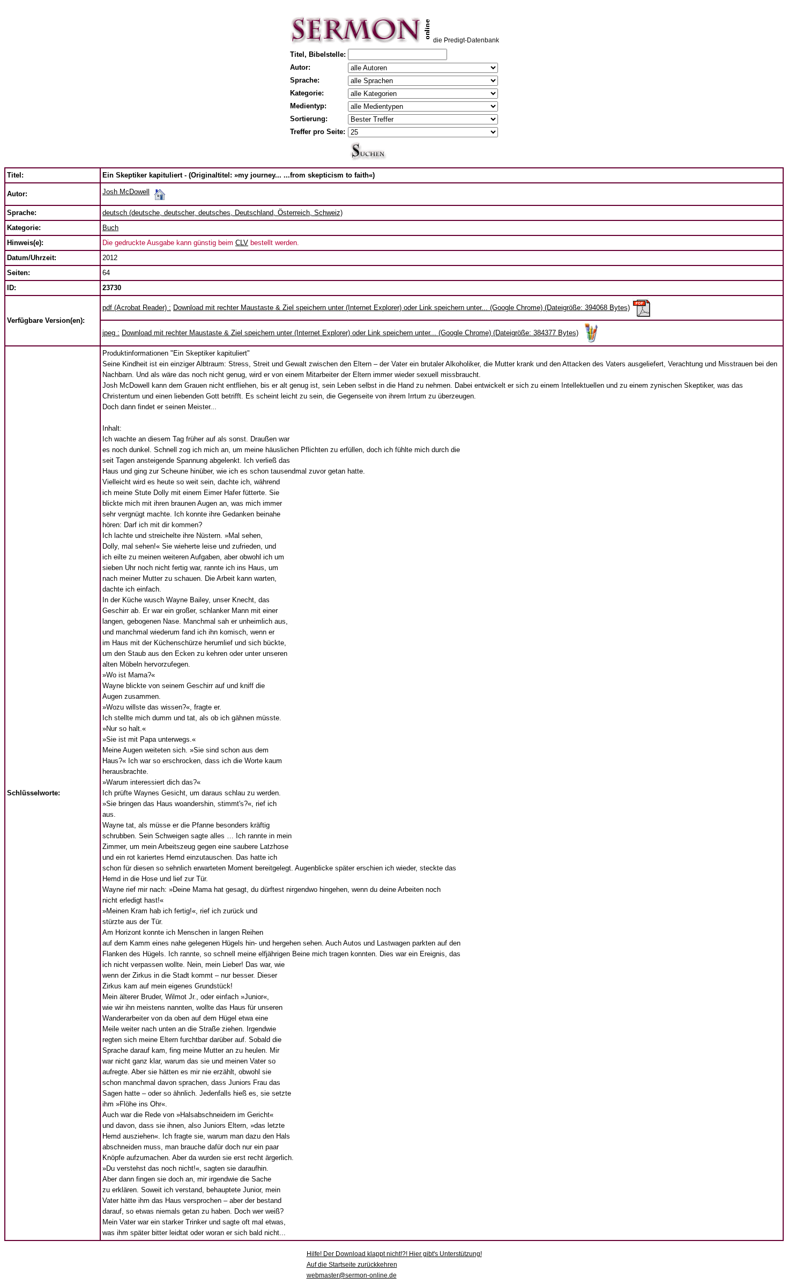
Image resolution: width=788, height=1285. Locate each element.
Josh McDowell (126, 192)
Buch (110, 228)
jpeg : (111, 333)
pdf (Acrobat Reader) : (136, 308)
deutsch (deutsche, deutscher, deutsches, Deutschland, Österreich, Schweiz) (222, 213)
